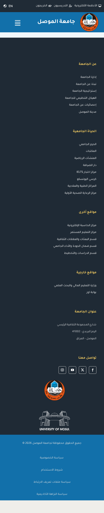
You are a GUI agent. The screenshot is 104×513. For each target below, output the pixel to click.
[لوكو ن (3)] (54, 408)
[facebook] (92, 370)
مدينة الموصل (87, 112)
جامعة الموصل (56, 22)
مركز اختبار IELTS (86, 172)
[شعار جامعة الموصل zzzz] (54, 381)
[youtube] (72, 370)
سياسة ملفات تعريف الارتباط (52, 482)
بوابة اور (91, 292)
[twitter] (82, 370)
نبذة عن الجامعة (86, 84)
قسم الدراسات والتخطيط (80, 253)
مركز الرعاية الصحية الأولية (80, 193)
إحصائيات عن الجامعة (82, 105)
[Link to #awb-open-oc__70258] (17, 23)
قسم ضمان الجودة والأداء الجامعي (74, 246)
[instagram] (62, 370)
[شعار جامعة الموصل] (89, 14)
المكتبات (91, 151)
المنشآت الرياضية (85, 158)
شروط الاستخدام (52, 470)
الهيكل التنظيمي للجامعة (80, 98)
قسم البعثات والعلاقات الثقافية (76, 239)
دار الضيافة (89, 165)
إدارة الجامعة (88, 77)
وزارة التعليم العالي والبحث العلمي (75, 285)
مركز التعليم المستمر (83, 232)
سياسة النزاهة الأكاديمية (52, 494)
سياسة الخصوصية (52, 457)
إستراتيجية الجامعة (84, 91)
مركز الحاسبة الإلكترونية (81, 225)
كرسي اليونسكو (86, 179)
